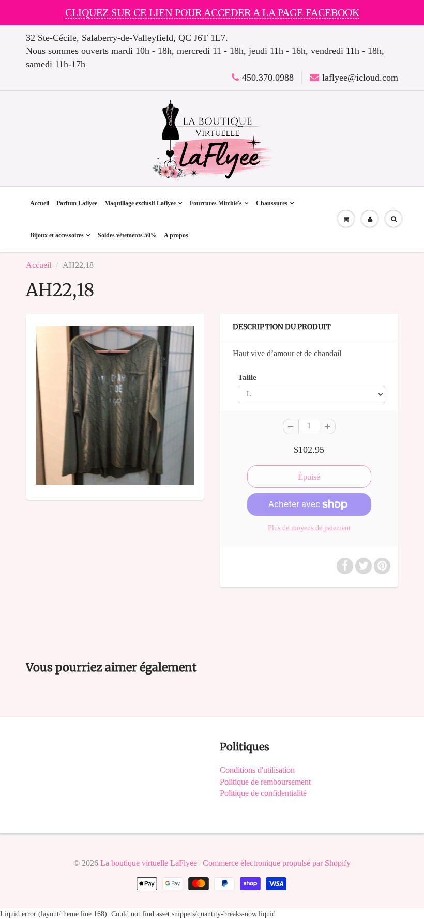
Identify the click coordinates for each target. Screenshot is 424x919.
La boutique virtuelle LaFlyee (148, 863)
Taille (247, 377)
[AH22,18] (115, 405)
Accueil (39, 203)
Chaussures (271, 203)
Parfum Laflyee (76, 203)
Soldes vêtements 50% (127, 235)
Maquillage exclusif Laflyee (140, 203)
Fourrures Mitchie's (216, 203)
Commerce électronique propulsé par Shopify (277, 863)
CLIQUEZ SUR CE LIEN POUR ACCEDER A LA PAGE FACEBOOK (212, 12)
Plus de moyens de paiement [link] (309, 528)
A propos (176, 235)
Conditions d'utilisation (257, 769)
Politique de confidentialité (263, 793)
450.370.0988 (268, 77)
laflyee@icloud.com (360, 77)
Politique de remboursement (265, 781)
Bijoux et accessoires (57, 235)
